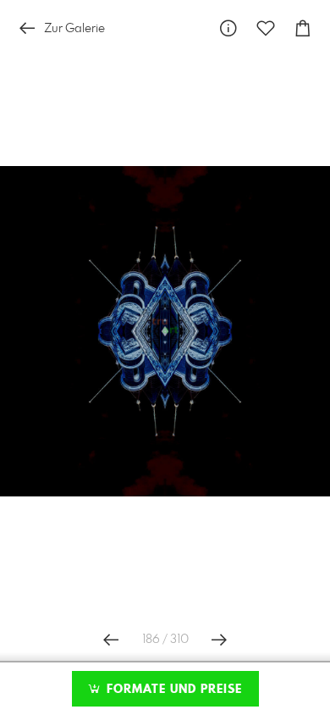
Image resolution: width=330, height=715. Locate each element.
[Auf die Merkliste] (266, 28)
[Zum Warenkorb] (303, 28)
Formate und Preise (172, 690)
